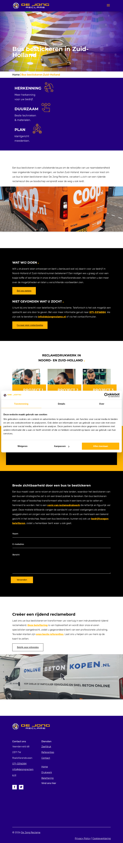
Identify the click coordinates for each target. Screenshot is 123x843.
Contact (45, 757)
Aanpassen (60, 446)
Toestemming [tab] (21, 404)
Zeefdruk (46, 746)
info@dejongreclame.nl (52, 316)
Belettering (47, 778)
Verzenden (22, 580)
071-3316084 (97, 312)
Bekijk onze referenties (28, 647)
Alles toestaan (100, 446)
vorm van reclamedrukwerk (63, 505)
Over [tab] (101, 404)
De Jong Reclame (30, 832)
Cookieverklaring (101, 838)
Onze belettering (37, 625)
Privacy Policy (83, 838)
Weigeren (22, 446)
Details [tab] (61, 404)
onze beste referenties (49, 634)
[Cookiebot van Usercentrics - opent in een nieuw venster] (106, 395)
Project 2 (68, 390)
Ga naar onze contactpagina (30, 325)
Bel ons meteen (24, 290)
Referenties (47, 752)
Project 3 (103, 390)
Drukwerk (46, 772)
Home (16, 74)
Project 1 (33, 390)
